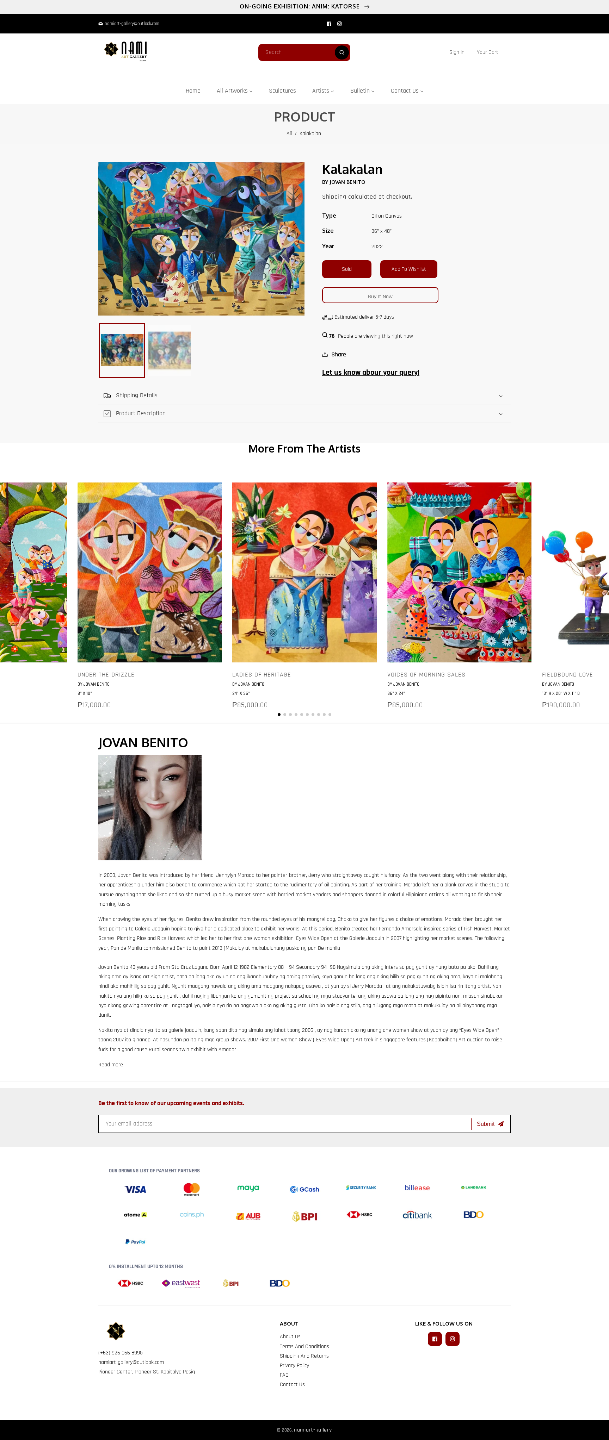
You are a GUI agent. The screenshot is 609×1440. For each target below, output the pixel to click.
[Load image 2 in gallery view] (170, 350)
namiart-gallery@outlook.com (131, 1362)
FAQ (284, 1375)
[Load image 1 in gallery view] (122, 350)
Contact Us (292, 1384)
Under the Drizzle (106, 674)
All (289, 133)
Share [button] (338, 354)
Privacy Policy (294, 1365)
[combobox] (304, 52)
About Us (290, 1336)
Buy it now (380, 296)
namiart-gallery (313, 1430)
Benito (141, 875)
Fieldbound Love (567, 674)
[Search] (342, 52)
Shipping (334, 197)
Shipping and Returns (304, 1356)
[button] (487, 52)
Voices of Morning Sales (426, 674)
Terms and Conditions (304, 1346)
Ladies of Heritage (261, 674)
